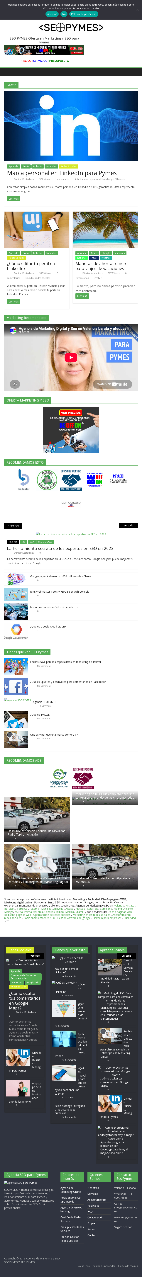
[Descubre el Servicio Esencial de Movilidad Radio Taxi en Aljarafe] (37, 799)
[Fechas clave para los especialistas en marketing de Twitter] (17, 660)
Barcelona (106, 908)
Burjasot (9, 908)
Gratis (26, 166)
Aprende (13, 166)
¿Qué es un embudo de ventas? (82, 1011)
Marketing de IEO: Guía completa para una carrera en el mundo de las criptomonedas (105, 796)
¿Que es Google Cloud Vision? (48, 626)
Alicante (128, 908)
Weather (106, 257)
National (81, 257)
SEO (32, 541)
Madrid (118, 908)
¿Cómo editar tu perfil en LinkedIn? (31, 266)
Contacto (93, 1235)
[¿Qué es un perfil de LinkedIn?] (71, 958)
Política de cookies (128, 1266)
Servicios (92, 1194)
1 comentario (62, 179)
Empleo (92, 1223)
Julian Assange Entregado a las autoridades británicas (70, 1109)
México (69, 912)
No (64, 14)
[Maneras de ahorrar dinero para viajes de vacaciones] (105, 214)
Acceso (91, 1229)
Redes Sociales (68, 166)
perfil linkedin (118, 179)
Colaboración (95, 1217)
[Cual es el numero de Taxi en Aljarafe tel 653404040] (105, 846)
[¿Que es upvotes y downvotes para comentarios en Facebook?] (17, 680)
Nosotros (93, 1188)
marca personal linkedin (97, 179)
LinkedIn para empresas (107, 918)
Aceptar (52, 14)
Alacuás (80, 908)
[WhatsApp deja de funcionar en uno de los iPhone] (18, 1081)
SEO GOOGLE (45, 541)
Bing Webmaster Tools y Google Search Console (59, 591)
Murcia (19, 912)
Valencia (119, 905)
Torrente (22, 908)
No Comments (44, 665)
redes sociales (42, 278)
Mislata (130, 905)
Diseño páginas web (120, 912)
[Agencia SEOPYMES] (18, 700)
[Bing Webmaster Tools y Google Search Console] (16, 590)
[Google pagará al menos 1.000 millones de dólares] (16, 574)
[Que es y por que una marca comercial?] (17, 733)
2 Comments (68, 1097)
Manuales (51, 166)
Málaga (8, 912)
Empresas (17, 982)
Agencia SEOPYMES (44, 702)
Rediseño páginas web (17, 914)
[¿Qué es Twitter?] (17, 713)
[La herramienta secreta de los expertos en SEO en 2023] (71, 534)
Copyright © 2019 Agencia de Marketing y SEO (32, 1258)
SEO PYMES (28, 1262)
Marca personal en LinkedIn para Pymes (62, 173)
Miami (79, 912)
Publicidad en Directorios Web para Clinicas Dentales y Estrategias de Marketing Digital (38, 880)
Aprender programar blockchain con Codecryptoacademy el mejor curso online (114, 1147)
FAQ (90, 1211)
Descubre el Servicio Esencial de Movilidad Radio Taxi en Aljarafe (36, 832)
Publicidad (130, 918)
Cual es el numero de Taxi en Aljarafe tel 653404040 (103, 880)
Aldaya (69, 908)
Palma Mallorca (33, 912)
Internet (13, 541)
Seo (23, 541)
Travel (94, 257)
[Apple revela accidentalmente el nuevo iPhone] (65, 1032)
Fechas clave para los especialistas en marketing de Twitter (65, 662)
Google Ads (32, 982)
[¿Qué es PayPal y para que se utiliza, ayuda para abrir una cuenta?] (65, 1066)
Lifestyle (106, 253)
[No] (137, 10)
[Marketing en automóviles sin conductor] (16, 605)
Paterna (34, 908)
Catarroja (92, 908)
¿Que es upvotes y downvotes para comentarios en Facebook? (68, 681)
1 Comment (67, 995)
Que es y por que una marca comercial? (54, 734)
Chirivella (58, 908)
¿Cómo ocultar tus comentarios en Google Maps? (24, 1000)
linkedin (79, 179)
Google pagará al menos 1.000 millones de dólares (60, 576)
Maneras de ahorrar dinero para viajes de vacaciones (101, 266)
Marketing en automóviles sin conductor (54, 607)
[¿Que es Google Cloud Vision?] (16, 625)
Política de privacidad (104, 1266)
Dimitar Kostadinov (24, 179)
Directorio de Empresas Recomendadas (23, 977)
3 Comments (46, 705)
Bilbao (60, 912)
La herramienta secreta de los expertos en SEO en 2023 (60, 548)
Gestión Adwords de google (74, 918)
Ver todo (128, 525)
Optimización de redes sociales (51, 914)
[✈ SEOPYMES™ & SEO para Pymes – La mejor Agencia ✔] (8, 72)
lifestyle (98, 278)
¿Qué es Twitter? (40, 714)
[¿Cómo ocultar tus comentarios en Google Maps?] (25, 960)
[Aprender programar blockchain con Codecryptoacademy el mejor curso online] (116, 1127)
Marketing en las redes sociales (91, 914)
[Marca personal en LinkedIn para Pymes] (71, 93)
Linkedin (37, 166)
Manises (46, 908)
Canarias (49, 912)
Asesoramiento (96, 1199)
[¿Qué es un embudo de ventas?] (65, 1002)
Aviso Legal (84, 1266)
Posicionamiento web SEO (39, 918)
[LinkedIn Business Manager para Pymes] (18, 1050)
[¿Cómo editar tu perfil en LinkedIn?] (36, 214)
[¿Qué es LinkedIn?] (65, 982)
